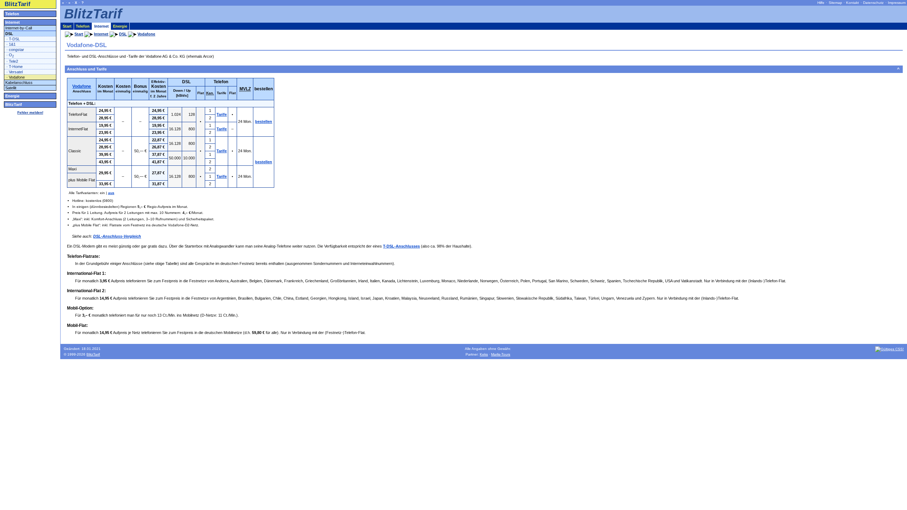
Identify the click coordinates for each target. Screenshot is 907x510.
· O (10, 55)
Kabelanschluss (19, 82)
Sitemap (835, 3)
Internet (12, 22)
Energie (12, 96)
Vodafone (81, 86)
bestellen (263, 121)
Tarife (221, 114)
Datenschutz (873, 3)
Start (67, 26)
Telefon (12, 14)
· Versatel (14, 72)
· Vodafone (15, 77)
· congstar (15, 49)
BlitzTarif (17, 4)
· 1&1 (11, 44)
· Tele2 (12, 61)
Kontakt (852, 3)
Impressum (897, 3)
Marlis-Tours (500, 354)
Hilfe (820, 3)
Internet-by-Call (18, 28)
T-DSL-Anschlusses (401, 246)
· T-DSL (13, 39)
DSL (9, 34)
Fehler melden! (30, 112)
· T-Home (14, 66)
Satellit (10, 88)
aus (111, 193)
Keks (484, 354)
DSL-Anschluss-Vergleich (117, 236)
